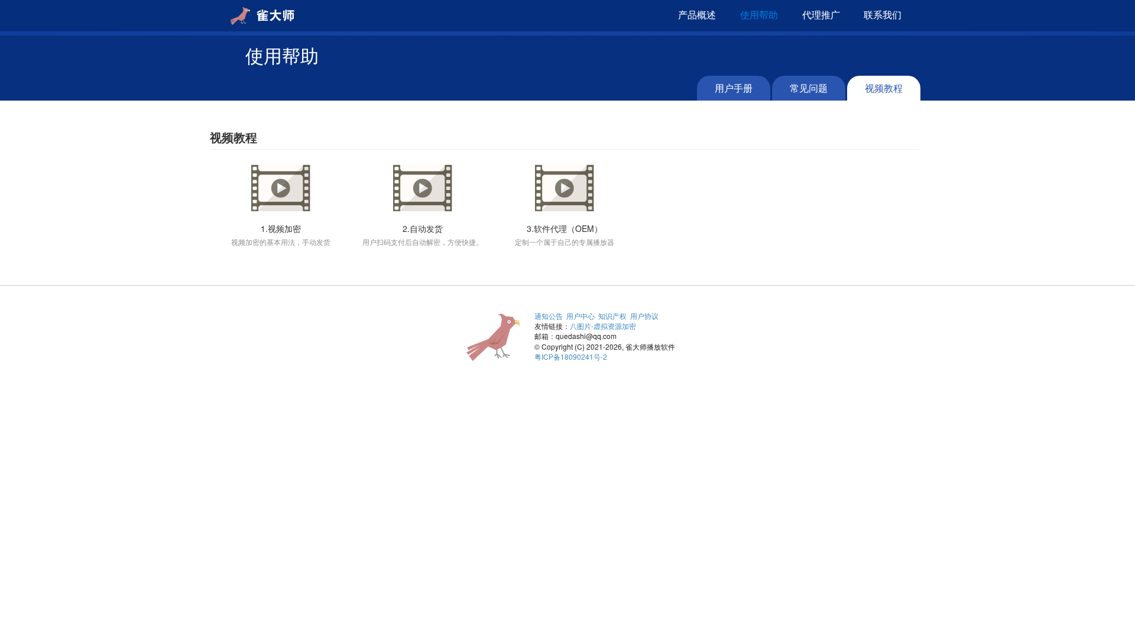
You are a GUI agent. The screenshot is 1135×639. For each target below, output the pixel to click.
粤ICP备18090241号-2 (570, 356)
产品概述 (697, 14)
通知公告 (548, 316)
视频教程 (884, 88)
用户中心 (580, 316)
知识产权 (612, 316)
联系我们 (882, 14)
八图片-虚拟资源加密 (603, 326)
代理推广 (821, 14)
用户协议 (644, 316)
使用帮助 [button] (759, 14)
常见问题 (809, 88)
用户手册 (734, 88)
